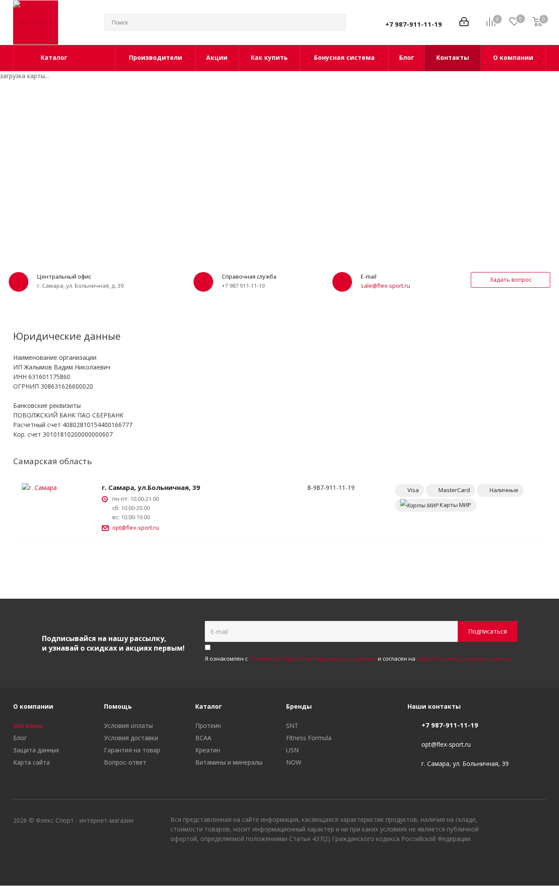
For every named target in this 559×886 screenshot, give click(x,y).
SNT (292, 725)
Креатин (207, 750)
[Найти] (335, 22)
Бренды (299, 706)
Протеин (208, 725)
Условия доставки (131, 738)
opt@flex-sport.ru (135, 527)
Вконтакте (495, 863)
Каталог (208, 706)
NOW (293, 762)
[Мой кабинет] (464, 22)
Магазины (28, 725)
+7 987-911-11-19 (413, 24)
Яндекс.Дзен (539, 863)
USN (292, 750)
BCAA (203, 738)
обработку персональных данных (464, 658)
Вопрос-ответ (125, 762)
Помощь (118, 706)
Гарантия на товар (132, 750)
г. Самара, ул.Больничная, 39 (151, 487)
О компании (33, 706)
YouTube (517, 863)
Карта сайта (31, 762)
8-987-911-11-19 (331, 487)
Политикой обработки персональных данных (312, 658)
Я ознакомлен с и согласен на (358, 658)
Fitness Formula (308, 738)
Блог (20, 738)
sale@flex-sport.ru (385, 286)
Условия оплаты (128, 725)
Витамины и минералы (228, 762)
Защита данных (36, 750)
